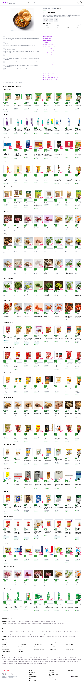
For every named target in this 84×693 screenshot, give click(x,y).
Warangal (44, 663)
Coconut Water (45, 623)
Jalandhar (51, 659)
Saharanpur (78, 661)
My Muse (12, 634)
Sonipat (8, 663)
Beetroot (25, 631)
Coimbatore (56, 657)
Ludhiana (8, 661)
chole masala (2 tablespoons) (51, 58)
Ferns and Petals (74, 634)
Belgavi (23, 657)
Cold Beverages (28, 621)
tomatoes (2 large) (49, 56)
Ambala (11, 657)
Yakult (9, 634)
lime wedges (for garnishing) (52, 79)
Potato (44, 631)
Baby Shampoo (47, 621)
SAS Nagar (4, 663)
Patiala (55, 661)
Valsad (27, 663)
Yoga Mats (53, 621)
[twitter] (6, 674)
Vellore (35, 663)
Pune (68, 661)
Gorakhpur (9, 659)
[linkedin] (12, 674)
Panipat (51, 661)
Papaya (65, 631)
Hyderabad (40, 659)
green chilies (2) (48, 54)
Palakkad (42, 661)
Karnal (64, 659)
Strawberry (14, 631)
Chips (18, 636)
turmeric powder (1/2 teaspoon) (52, 62)
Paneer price (72, 636)
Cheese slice (43, 636)
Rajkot (71, 661)
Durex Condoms (67, 634)
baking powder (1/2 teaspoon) (52, 74)
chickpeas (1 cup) (48, 36)
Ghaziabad (4, 659)
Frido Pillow (14, 626)
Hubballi (35, 659)
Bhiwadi (31, 657)
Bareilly (19, 657)
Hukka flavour (25, 636)
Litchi (34, 623)
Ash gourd (29, 631)
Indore (44, 659)
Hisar (29, 659)
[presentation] (46, 8)
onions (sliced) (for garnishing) (52, 77)
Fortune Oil (57, 634)
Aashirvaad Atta (18, 634)
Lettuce (77, 631)
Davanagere (62, 657)
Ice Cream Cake (21, 621)
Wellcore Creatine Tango (18, 623)
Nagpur (32, 661)
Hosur (32, 659)
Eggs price (39, 636)
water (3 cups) (47, 38)
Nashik (35, 661)
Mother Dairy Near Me (49, 634)
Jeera (69, 631)
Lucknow (4, 661)
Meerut (16, 661)
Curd (20, 636)
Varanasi (31, 663)
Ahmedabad (7, 657)
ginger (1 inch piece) (49, 50)
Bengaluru (27, 657)
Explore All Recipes (51, 8)
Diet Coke (51, 623)
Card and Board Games (38, 621)
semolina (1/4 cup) (49, 70)
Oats (33, 621)
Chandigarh (36, 657)
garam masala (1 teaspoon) (51, 66)
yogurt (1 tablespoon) (49, 75)
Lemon (47, 631)
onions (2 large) (48, 48)
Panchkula (47, 661)
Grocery (9, 636)
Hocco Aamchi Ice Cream (59, 623)
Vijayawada (39, 663)
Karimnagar (60, 659)
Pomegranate (19, 631)
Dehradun (67, 657)
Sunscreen (15, 621)
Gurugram (18, 659)
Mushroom (73, 631)
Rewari (74, 661)
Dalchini (51, 631)
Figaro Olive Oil (33, 634)
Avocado (9, 631)
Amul (43, 634)
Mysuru (28, 661)
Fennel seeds (56, 631)
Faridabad (75, 657)
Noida (39, 661)
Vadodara (24, 663)
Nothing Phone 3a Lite (28, 623)
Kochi (67, 659)
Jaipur (47, 659)
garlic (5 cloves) (48, 52)
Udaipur (19, 663)
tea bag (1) (46, 42)
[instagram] (3, 674)
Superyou (61, 634)
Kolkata (70, 659)
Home (44, 8)
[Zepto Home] (5, 3)
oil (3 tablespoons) (48, 44)
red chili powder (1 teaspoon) (51, 60)
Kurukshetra (78, 659)
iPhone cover (38, 623)
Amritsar (15, 657)
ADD (10, 100)
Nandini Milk (38, 634)
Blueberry (62, 631)
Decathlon (25, 626)
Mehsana (20, 661)
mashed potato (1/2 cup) (50, 64)
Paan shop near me (32, 636)
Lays (28, 634)
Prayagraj (59, 661)
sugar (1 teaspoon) (49, 72)
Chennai (52, 657)
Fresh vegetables (55, 636)
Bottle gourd (34, 631)
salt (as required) (48, 40)
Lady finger (40, 631)
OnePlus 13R (10, 623)
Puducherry (63, 661)
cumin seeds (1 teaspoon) (50, 46)
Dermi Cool (20, 626)
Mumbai (24, 661)
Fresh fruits (49, 636)
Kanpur (55, 659)
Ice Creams (10, 621)
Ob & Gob (10, 626)
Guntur (13, 659)
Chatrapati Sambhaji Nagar (44, 657)
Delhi (71, 657)
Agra (3, 657)
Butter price (67, 636)
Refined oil (62, 636)
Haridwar (25, 659)
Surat (12, 663)
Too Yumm (24, 634)
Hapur (22, 659)
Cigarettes (14, 636)
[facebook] (9, 674)
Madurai (12, 661)
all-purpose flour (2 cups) (51, 68)
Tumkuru (15, 663)
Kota (74, 659)
